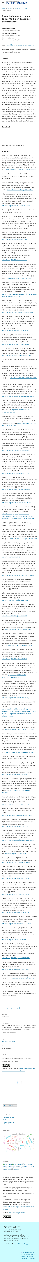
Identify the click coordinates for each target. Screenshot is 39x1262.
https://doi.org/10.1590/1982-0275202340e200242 (17, 312)
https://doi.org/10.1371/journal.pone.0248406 (16, 503)
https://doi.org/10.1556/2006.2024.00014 (15, 774)
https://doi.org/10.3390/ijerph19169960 (18, 278)
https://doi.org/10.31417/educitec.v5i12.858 (15, 878)
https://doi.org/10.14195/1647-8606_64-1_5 (15, 804)
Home (3, 8)
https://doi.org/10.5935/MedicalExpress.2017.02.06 (18, 840)
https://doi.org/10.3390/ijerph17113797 (14, 616)
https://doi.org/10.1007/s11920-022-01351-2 (16, 862)
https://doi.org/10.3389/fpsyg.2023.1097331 (16, 958)
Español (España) (8, 1123)
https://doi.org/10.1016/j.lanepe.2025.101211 (16, 473)
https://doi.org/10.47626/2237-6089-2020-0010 (20, 170)
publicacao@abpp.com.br (17, 1213)
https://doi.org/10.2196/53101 (11, 557)
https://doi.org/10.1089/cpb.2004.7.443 (14, 939)
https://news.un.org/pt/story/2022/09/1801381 (20, 752)
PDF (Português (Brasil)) (11, 1008)
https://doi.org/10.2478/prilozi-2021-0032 (15, 600)
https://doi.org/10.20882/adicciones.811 (14, 260)
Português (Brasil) (8, 1117)
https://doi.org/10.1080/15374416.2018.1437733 (20, 729)
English (5, 1120)
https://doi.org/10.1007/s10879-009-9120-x (15, 969)
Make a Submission (10, 1106)
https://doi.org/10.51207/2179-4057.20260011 (19, 45)
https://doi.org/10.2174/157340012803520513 (16, 355)
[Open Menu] (3, 3)
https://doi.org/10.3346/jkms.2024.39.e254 (23, 539)
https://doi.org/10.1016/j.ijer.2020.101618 (20, 190)
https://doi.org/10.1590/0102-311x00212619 (15, 330)
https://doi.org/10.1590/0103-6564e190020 (15, 450)
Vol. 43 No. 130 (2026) (21, 8)
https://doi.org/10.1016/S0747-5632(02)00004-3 (17, 344)
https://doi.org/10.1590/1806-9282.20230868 (16, 489)
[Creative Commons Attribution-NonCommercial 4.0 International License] (7, 1218)
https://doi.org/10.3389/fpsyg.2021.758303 (15, 912)
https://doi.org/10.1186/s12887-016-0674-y (15, 698)
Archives (10, 8)
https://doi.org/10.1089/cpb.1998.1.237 (23, 978)
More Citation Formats (9, 1032)
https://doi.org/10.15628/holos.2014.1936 (15, 826)
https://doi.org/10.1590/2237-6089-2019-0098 (16, 206)
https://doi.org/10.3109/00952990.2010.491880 (16, 924)
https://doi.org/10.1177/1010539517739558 (15, 894)
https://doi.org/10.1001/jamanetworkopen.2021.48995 (19, 575)
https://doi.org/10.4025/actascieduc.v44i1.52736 (17, 815)
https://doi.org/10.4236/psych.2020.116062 (18, 629)
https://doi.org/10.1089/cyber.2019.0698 (14, 659)
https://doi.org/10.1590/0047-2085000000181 (18, 645)
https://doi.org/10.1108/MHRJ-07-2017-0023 (15, 239)
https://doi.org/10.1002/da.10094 (15, 853)
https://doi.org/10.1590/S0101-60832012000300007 (18, 396)
